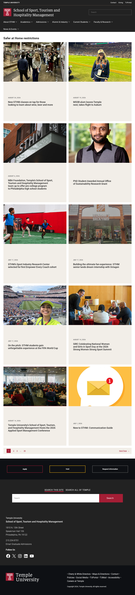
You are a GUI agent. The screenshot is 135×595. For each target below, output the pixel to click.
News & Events (17, 30)
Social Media (82, 577)
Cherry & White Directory (79, 574)
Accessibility (114, 577)
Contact (113, 3)
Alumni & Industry (60, 22)
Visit (67, 469)
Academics (25, 22)
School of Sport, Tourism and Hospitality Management (36, 12)
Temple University (11, 3)
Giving (120, 3)
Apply (25, 469)
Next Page (124, 451)
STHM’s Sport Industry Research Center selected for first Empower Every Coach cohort (32, 265)
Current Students (80, 22)
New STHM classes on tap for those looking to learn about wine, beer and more (30, 103)
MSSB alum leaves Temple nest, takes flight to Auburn (87, 103)
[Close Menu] (130, 26)
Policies (70, 577)
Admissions (41, 22)
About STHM (9, 22)
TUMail (103, 577)
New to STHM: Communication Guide (93, 428)
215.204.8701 (12, 540)
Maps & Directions (100, 574)
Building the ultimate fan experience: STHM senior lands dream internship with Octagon (96, 265)
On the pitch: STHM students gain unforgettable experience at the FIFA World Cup (33, 347)
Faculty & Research (102, 22)
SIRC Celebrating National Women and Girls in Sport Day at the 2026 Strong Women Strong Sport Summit (92, 347)
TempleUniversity (27, 576)
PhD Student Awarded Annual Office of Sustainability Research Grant (92, 182)
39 (25, 451)
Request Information (110, 469)
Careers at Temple (75, 581)
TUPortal (128, 3)
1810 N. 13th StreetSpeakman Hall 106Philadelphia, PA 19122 (16, 531)
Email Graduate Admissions (19, 544)
